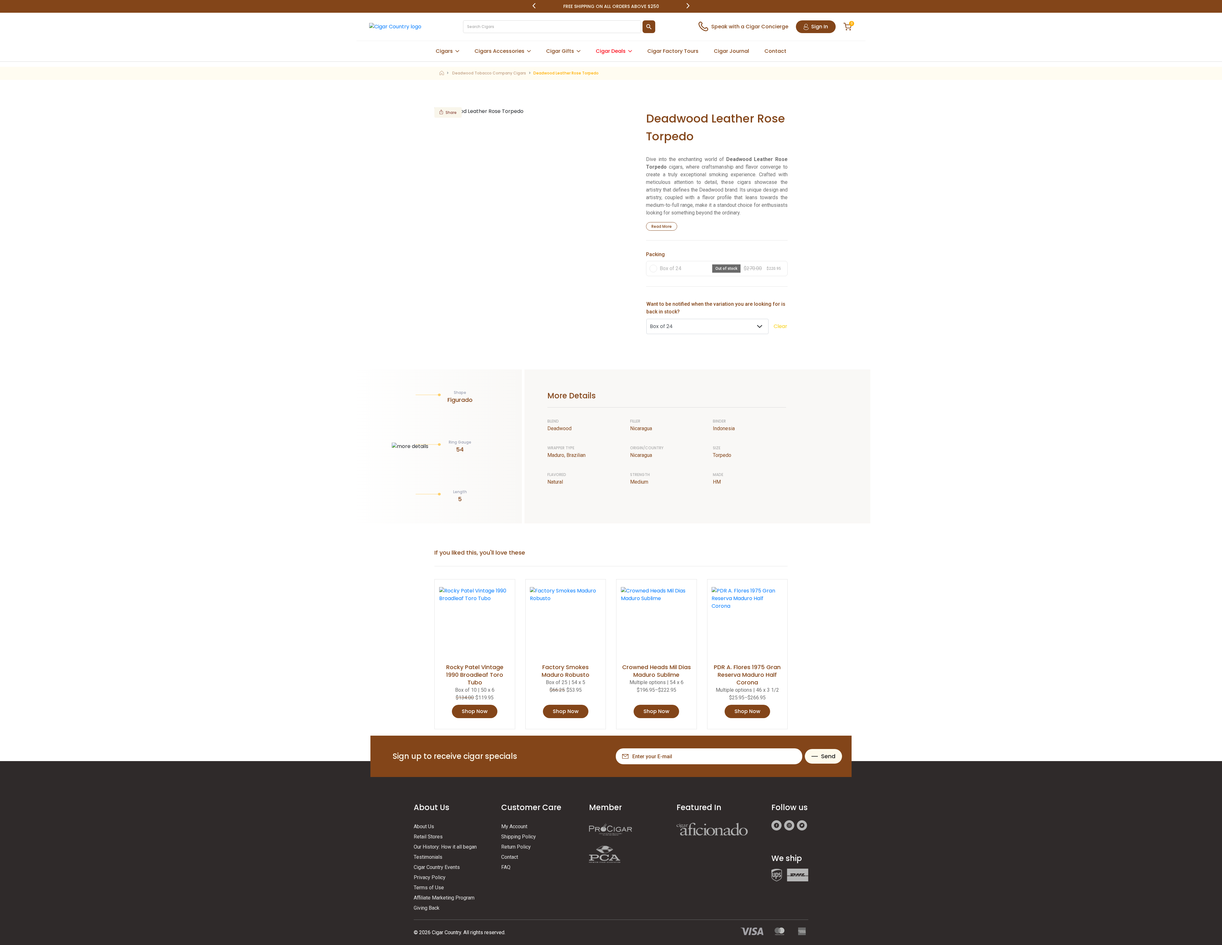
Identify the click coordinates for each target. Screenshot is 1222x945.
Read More (661, 226)
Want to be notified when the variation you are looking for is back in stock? (715, 308)
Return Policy (516, 847)
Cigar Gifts (560, 51)
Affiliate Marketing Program (444, 898)
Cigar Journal (731, 51)
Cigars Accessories (499, 51)
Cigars (444, 51)
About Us (424, 826)
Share (451, 112)
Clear (780, 326)
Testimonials (428, 857)
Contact (775, 51)
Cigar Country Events (437, 867)
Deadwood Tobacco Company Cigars (489, 73)
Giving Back (426, 908)
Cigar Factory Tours (673, 51)
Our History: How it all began (445, 847)
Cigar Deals (611, 51)
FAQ (505, 867)
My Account (514, 826)
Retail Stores (428, 837)
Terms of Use (429, 888)
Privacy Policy (430, 877)
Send (828, 756)
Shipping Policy (518, 837)
